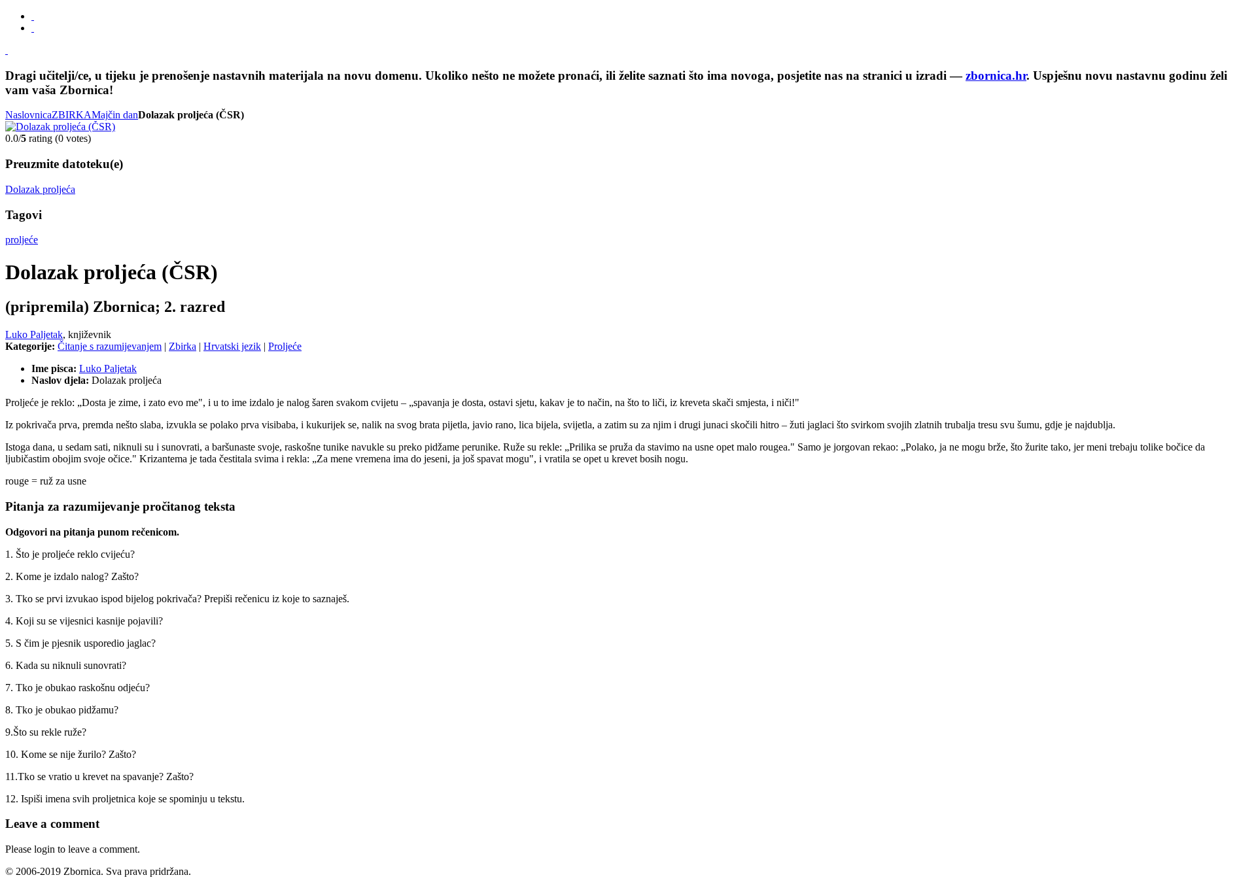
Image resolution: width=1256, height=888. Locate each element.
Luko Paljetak (34, 334)
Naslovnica (28, 114)
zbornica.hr (996, 75)
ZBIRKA (72, 114)
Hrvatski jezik (232, 346)
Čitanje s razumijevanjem (110, 346)
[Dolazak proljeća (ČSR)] (60, 126)
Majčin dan (115, 114)
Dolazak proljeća (40, 189)
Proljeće (285, 346)
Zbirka (182, 346)
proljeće (21, 239)
